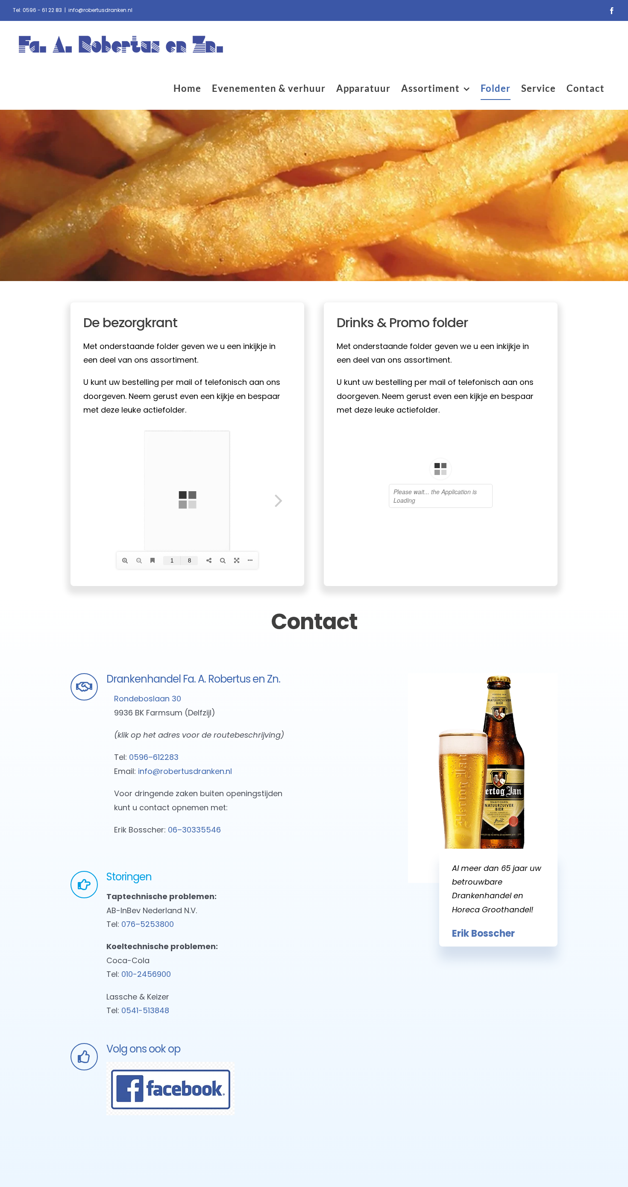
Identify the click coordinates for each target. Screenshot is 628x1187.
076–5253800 (147, 924)
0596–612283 (154, 757)
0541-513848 (145, 1010)
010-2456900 (146, 974)
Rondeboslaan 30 (148, 698)
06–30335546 (194, 829)
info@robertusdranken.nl (100, 10)
